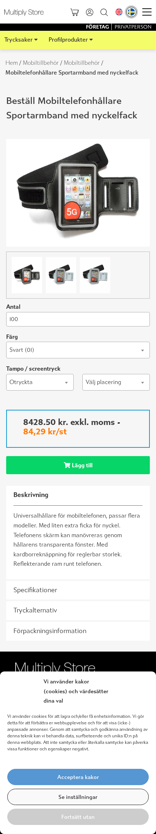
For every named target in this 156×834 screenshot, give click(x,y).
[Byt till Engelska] (119, 12)
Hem (11, 62)
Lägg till (81, 465)
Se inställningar (78, 797)
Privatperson (133, 27)
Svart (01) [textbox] (21, 349)
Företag (98, 27)
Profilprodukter (68, 39)
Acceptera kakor (78, 777)
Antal (13, 306)
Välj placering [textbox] (103, 382)
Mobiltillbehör (41, 62)
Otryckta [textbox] (21, 382)
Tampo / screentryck (33, 368)
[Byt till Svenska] (131, 12)
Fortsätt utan (78, 817)
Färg (12, 336)
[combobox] (78, 350)
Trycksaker (18, 39)
